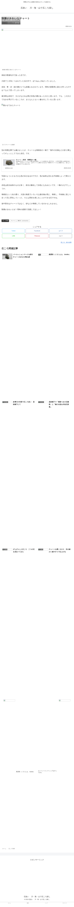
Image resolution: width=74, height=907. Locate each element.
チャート (13, 220)
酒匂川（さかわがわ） (23, 220)
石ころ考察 (5, 220)
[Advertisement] (37, 874)
